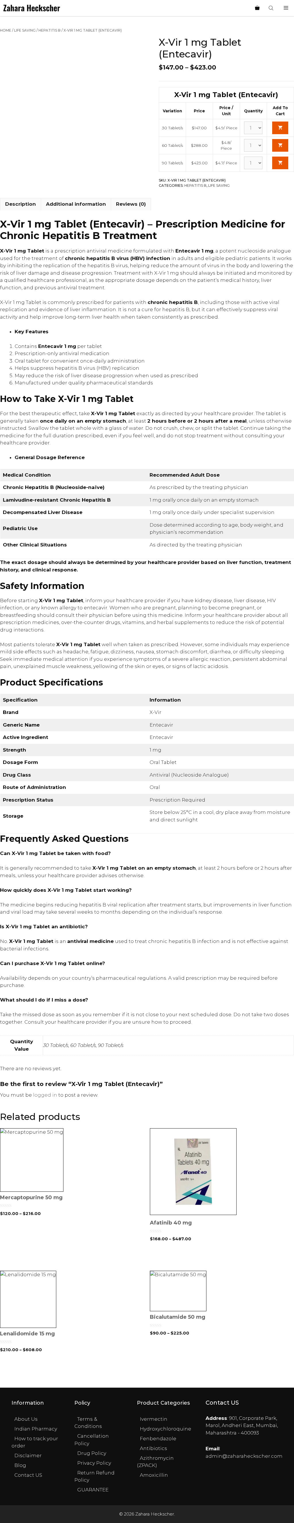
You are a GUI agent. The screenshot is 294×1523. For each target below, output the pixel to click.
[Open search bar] (271, 8)
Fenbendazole (158, 1438)
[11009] (280, 163)
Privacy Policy (94, 1463)
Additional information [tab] (76, 204)
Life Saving (25, 30)
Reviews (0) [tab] (131, 204)
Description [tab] (20, 204)
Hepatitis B (49, 30)
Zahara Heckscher (154, 1514)
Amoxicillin (154, 1475)
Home (5, 30)
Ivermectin (153, 1419)
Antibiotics (153, 1448)
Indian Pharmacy (35, 1429)
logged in (45, 1095)
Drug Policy (91, 1453)
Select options (72, 1258)
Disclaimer (28, 1455)
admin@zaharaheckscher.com (244, 1456)
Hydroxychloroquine (165, 1429)
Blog (20, 1465)
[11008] (280, 145)
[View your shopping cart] (257, 8)
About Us (26, 1419)
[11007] (280, 128)
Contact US (28, 1475)
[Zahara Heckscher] (32, 8)
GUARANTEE (93, 1490)
